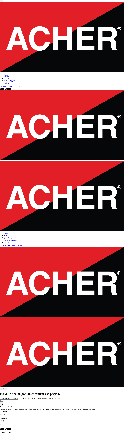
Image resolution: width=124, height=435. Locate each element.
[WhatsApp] (1, 429)
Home (6, 234)
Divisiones (7, 237)
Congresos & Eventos (10, 240)
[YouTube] (10, 429)
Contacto (6, 242)
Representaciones (9, 239)
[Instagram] (6, 429)
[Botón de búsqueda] (1, 403)
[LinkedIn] (3, 429)
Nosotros (6, 235)
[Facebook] (8, 429)
